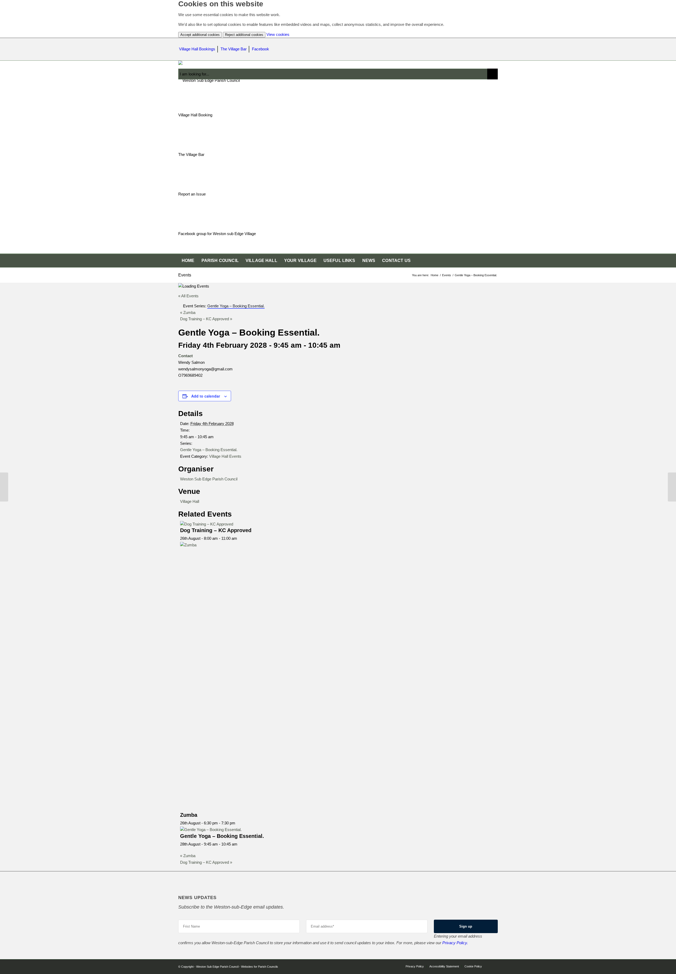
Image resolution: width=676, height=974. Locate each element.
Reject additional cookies (244, 35)
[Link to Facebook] (494, 966)
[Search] (494, 260)
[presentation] (206, 524)
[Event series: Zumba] (238, 823)
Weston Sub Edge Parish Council (208, 479)
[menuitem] (188, 260)
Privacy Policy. (455, 942)
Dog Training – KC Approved (206, 319)
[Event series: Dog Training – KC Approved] (240, 538)
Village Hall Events (225, 456)
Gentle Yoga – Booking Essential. (208, 449)
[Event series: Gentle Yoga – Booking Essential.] (240, 844)
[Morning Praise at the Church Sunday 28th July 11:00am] (4, 487)
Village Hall (189, 501)
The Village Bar (233, 49)
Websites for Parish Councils (259, 966)
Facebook (260, 49)
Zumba (187, 312)
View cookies (277, 34)
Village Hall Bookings (197, 49)
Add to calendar (205, 396)
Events (184, 275)
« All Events (188, 296)
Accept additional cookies (200, 35)
